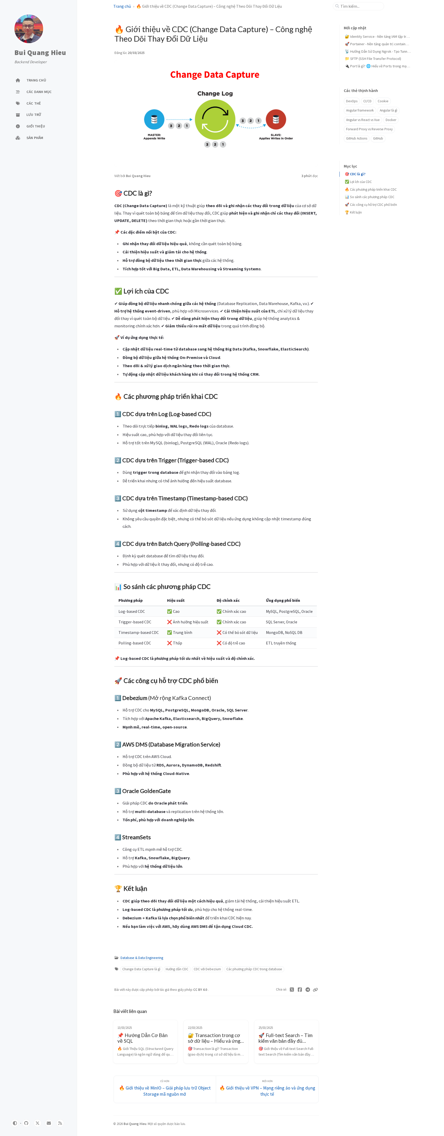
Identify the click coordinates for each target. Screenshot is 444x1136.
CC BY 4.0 (200, 989)
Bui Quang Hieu (40, 52)
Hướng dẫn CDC (177, 969)
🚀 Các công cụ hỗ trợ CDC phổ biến (371, 204)
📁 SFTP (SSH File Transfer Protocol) (373, 58)
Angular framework (360, 110)
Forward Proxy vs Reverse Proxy (369, 129)
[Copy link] (315, 990)
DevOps (351, 101)
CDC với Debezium (207, 969)
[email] (48, 1123)
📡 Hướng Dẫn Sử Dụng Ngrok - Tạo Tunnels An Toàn (384, 51)
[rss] (60, 1123)
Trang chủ (122, 6)
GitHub (378, 138)
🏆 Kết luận (353, 212)
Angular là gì (388, 110)
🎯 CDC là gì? (355, 174)
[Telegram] (308, 990)
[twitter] (37, 1123)
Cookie (383, 101)
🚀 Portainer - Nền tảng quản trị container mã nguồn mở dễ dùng (394, 44)
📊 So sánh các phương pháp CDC (369, 197)
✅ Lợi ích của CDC (358, 182)
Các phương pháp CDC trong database (254, 969)
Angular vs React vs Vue (363, 120)
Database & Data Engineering (142, 958)
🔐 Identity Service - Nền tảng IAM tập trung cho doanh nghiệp (392, 36)
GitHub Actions (356, 138)
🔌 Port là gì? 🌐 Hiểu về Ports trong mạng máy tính (384, 66)
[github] (26, 1123)
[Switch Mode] (14, 1123)
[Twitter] (292, 990)
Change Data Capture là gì (141, 969)
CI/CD (367, 101)
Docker (391, 120)
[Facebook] (300, 990)
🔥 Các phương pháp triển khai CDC (371, 189)
